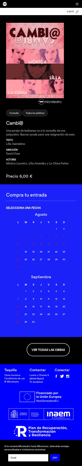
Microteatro (5, 4)
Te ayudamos (36, 381)
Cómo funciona (12, 375)
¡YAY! (54, 457)
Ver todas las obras (48, 350)
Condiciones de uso (14, 378)
